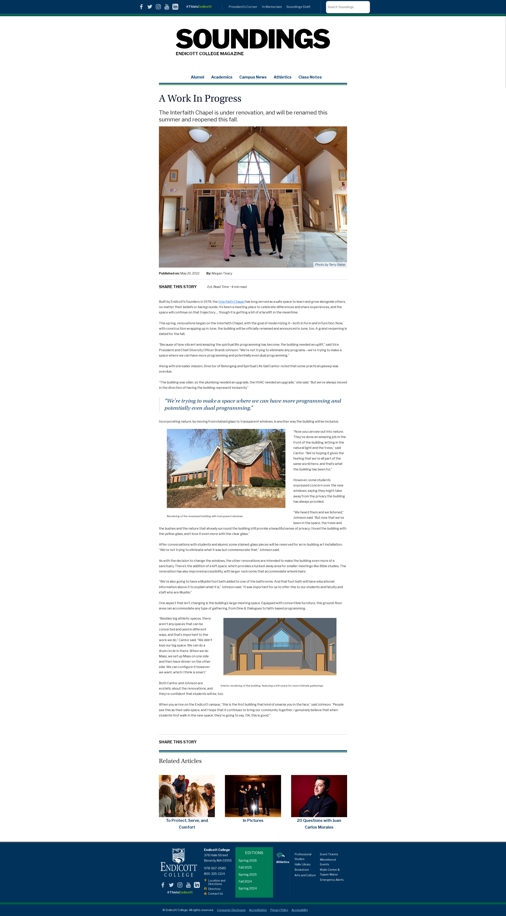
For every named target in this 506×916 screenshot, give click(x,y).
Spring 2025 (248, 874)
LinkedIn (175, 7)
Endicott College (178, 862)
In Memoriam (272, 7)
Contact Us (215, 893)
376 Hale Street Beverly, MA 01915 (218, 857)
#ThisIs (199, 7)
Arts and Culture (305, 875)
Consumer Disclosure (231, 910)
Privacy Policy (279, 910)
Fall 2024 (245, 881)
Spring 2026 (248, 860)
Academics (221, 77)
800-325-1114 (214, 874)
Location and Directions (216, 882)
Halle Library (303, 864)
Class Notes (310, 77)
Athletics (283, 77)
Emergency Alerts (332, 879)
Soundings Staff (298, 7)
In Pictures (253, 820)
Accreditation (258, 910)
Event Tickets (329, 854)
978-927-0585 (215, 868)
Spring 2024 (248, 888)
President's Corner (243, 7)
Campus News (253, 77)
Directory (214, 888)
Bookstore (302, 869)
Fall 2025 (245, 867)
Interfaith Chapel (231, 302)
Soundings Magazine (253, 42)
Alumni (197, 77)
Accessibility (300, 910)
